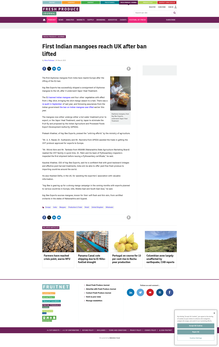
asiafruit (90, 2)
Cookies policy (150, 330)
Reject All (195, 332)
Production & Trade (75, 207)
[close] (130, 64)
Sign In (170, 7)
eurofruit (71, 2)
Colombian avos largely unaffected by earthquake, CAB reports (160, 259)
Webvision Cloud (115, 338)
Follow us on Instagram (160, 292)
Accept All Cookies (195, 326)
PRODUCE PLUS (147, 2)
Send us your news (93, 297)
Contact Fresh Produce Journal (98, 293)
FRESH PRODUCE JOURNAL (128, 2)
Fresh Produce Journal (54, 36)
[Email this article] (59, 69)
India (55, 207)
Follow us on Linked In (130, 292)
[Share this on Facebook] (44, 69)
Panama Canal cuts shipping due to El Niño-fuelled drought (92, 259)
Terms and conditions (118, 330)
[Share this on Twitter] (49, 69)
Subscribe (162, 7)
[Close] (214, 313)
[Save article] (129, 69)
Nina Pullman (49, 60)
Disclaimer (101, 330)
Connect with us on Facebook (169, 292)
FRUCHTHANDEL (110, 2)
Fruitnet (52, 2)
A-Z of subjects (53, 330)
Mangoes (63, 207)
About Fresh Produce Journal (98, 285)
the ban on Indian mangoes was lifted (77, 107)
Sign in (101, 64)
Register (152, 7)
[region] (195, 327)
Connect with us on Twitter (140, 292)
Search (174, 13)
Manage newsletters (94, 300)
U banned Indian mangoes (59, 97)
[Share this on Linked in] (54, 69)
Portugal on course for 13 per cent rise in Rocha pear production (126, 259)
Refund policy (88, 330)
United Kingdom (97, 207)
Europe (48, 207)
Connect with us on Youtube (150, 292)
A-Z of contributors (71, 330)
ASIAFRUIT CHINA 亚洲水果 (167, 2)
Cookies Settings (196, 338)
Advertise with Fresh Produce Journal (101, 289)
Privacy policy (135, 330)
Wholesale (109, 207)
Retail (87, 207)
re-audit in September (52, 104)
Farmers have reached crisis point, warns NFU (57, 257)
